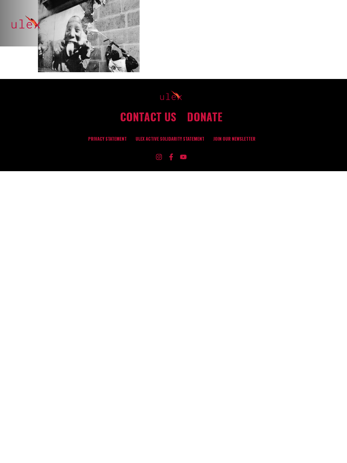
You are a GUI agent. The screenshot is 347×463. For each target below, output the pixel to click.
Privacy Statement (107, 139)
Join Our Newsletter (234, 139)
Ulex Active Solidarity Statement (170, 139)
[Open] (336, 23)
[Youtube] (183, 157)
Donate (204, 116)
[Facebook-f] (171, 157)
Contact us (148, 116)
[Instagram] (159, 157)
